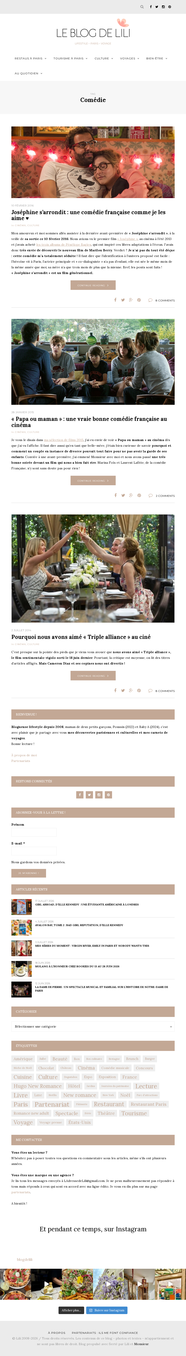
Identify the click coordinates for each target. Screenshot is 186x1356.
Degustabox (70, 1077)
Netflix (53, 1095)
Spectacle (67, 1113)
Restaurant (109, 1104)
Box (77, 1059)
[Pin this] (139, 300)
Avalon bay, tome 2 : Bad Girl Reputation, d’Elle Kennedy (79, 925)
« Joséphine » (127, 239)
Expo (88, 1077)
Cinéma (20, 225)
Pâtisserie (81, 1104)
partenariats (20, 1192)
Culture (102, 58)
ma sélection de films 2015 (63, 440)
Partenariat (51, 1104)
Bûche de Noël (23, 1068)
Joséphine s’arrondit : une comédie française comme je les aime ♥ (88, 215)
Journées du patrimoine (115, 1086)
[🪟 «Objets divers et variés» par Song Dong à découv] (170, 1284)
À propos (56, 1332)
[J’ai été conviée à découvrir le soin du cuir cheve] (139, 1284)
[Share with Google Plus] (131, 300)
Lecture (146, 1086)
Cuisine (23, 1077)
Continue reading (91, 285)
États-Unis (80, 1122)
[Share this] (115, 300)
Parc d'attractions (147, 1095)
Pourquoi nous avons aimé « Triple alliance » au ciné (81, 636)
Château (66, 1068)
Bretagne (114, 1058)
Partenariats (20, 761)
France (129, 1077)
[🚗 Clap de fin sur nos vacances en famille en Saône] (108, 1284)
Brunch (132, 1059)
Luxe (38, 1095)
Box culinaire (94, 1058)
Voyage (23, 1122)
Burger (150, 1059)
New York (108, 1095)
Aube (42, 1059)
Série (88, 1113)
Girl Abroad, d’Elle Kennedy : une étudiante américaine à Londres (87, 904)
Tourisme (134, 1113)
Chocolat (46, 1068)
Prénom (17, 824)
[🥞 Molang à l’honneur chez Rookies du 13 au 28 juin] (46, 1284)
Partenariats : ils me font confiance (105, 1332)
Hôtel (74, 1086)
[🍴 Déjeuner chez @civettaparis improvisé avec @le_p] (15, 1284)
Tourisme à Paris (68, 58)
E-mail (18, 843)
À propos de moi (24, 755)
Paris (21, 1104)
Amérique (23, 1058)
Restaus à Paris (28, 58)
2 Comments (165, 495)
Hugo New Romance (38, 1086)
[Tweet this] (123, 300)
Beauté (60, 1059)
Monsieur (141, 1344)
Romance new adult (31, 1113)
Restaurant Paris (148, 1104)
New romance (79, 1095)
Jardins (91, 1086)
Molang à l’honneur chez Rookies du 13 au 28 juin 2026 (77, 966)
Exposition (107, 1077)
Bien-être (154, 58)
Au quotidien (26, 73)
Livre (21, 1095)
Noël (125, 1095)
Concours (144, 1068)
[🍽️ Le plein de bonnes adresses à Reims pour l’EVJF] (77, 1284)
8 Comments (165, 300)
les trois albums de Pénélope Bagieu (63, 245)
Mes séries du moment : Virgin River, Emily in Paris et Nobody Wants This (92, 945)
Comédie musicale (115, 1068)
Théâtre (106, 1113)
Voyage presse (50, 1122)
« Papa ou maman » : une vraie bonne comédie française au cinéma (89, 421)
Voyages (127, 58)
